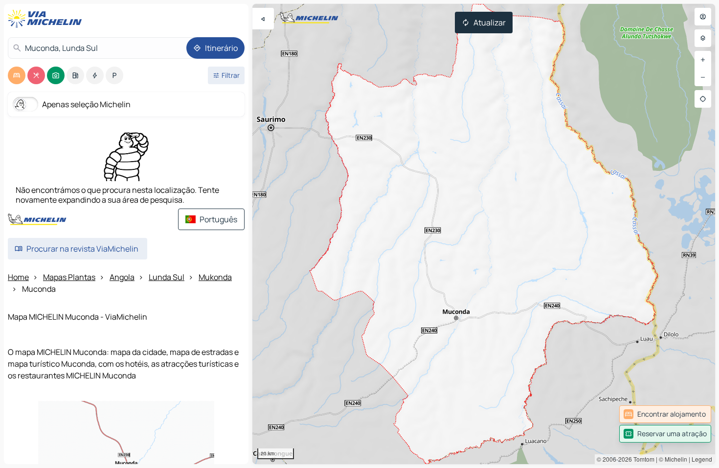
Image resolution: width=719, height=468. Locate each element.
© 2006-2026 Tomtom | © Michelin (642, 459)
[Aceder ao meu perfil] (703, 16)
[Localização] (703, 99)
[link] (665, 414)
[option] (16, 75)
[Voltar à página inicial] (47, 18)
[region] (483, 234)
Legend (702, 459)
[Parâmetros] (703, 38)
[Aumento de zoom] (703, 60)
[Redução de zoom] (703, 77)
